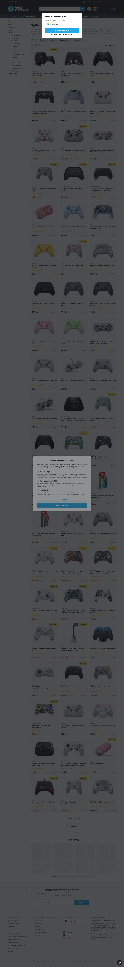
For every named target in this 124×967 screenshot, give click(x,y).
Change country (62, 30)
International (54, 24)
